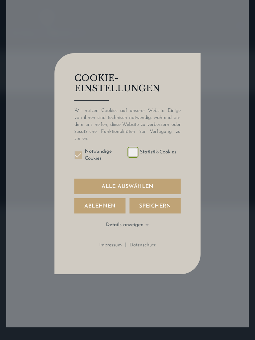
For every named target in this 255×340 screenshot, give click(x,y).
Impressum (110, 244)
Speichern (155, 206)
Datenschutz (142, 244)
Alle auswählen (127, 186)
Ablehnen (99, 206)
